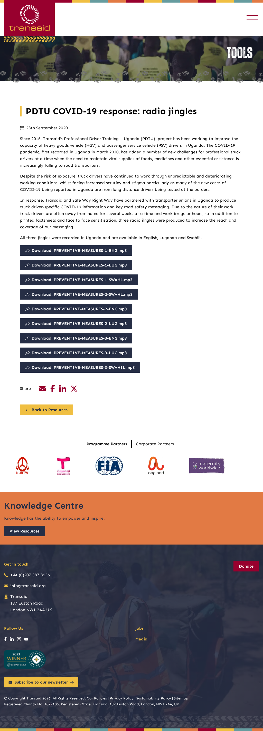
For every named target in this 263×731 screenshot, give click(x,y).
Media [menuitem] (141, 639)
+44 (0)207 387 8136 (30, 574)
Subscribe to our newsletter (41, 682)
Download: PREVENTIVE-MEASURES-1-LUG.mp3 (79, 265)
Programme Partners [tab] (107, 443)
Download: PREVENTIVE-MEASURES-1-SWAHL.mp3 (82, 279)
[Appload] (156, 466)
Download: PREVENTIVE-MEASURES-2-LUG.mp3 (79, 323)
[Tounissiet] (63, 466)
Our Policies (97, 698)
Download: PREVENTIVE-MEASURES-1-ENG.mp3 (79, 250)
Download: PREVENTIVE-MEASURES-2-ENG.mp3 (79, 309)
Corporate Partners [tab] (155, 443)
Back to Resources (50, 409)
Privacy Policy (122, 698)
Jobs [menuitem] (139, 628)
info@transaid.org (28, 585)
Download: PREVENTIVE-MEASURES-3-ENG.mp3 (79, 338)
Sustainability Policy (153, 698)
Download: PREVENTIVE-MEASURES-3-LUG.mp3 (79, 352)
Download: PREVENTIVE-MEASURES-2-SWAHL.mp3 (82, 294)
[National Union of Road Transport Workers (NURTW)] (22, 466)
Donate (246, 566)
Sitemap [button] (181, 698)
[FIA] (109, 466)
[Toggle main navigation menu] (252, 19)
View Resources (25, 531)
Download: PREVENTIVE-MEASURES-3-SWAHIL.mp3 (83, 367)
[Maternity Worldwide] (207, 466)
